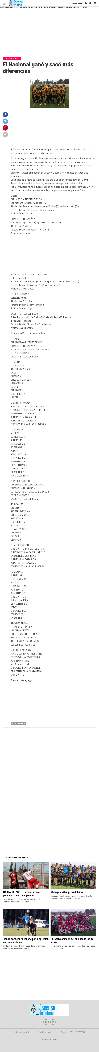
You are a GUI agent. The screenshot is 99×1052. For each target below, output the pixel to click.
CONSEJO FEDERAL (77, 1032)
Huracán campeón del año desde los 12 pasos (72, 940)
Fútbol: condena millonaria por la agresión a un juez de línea (25, 940)
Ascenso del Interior (28, 1032)
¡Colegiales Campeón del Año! (67, 892)
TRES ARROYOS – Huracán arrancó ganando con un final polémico (22, 893)
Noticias (42, 1032)
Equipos (64, 1032)
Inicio (16, 1032)
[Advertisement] (49, 34)
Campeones (53, 1032)
